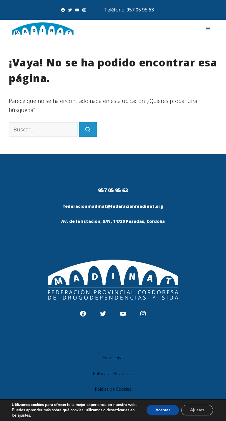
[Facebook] (63, 10)
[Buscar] (88, 129)
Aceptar (162, 410)
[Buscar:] (44, 129)
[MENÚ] (207, 28)
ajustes (24, 415)
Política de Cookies (113, 389)
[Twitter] (70, 10)
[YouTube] (77, 10)
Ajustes (197, 410)
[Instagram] (84, 10)
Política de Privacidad (113, 373)
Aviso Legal (113, 357)
